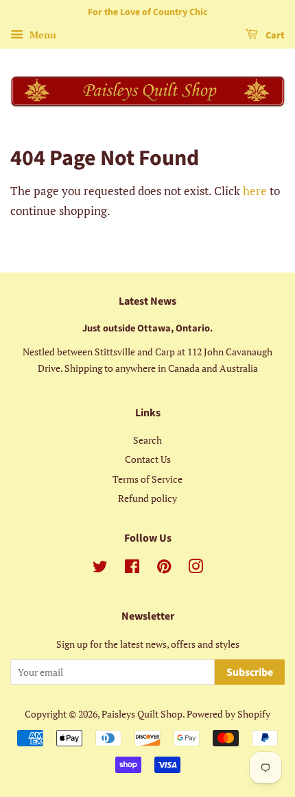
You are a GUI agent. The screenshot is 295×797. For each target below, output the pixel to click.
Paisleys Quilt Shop (142, 713)
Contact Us (148, 459)
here (255, 191)
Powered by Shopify (228, 713)
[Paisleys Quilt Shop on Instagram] (195, 568)
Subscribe (249, 672)
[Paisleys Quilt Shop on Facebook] (132, 568)
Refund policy (147, 498)
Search (147, 439)
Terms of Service (147, 478)
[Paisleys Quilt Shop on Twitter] (100, 568)
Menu (41, 34)
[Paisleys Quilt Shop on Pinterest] (164, 568)
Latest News (147, 301)
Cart (274, 35)
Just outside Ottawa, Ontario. (147, 328)
